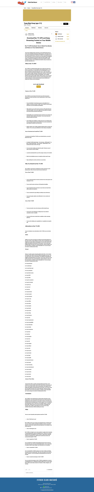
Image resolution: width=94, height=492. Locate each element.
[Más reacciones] (29, 469)
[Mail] (41, 488)
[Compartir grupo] (69, 23)
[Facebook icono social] (74, 2)
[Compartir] (51, 33)
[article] (38, 254)
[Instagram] (72, 2)
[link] (27, 27)
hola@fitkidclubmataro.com (47, 487)
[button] (59, 2)
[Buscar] (61, 24)
